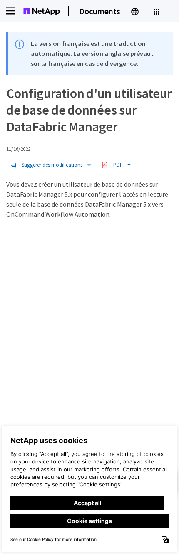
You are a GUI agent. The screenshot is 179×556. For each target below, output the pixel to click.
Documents (99, 11)
